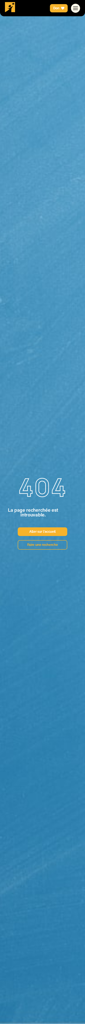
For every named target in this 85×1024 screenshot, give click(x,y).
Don (56, 8)
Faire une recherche (42, 545)
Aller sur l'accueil (42, 532)
